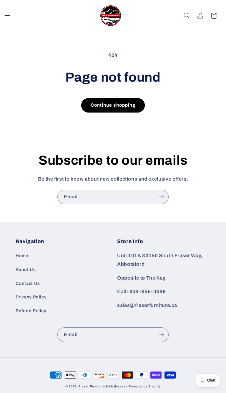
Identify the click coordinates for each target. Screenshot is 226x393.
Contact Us (28, 283)
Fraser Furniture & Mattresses (103, 386)
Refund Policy (31, 310)
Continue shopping (113, 105)
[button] (7, 15)
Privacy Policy (31, 297)
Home (22, 255)
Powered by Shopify (145, 386)
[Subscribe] (161, 197)
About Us (26, 269)
